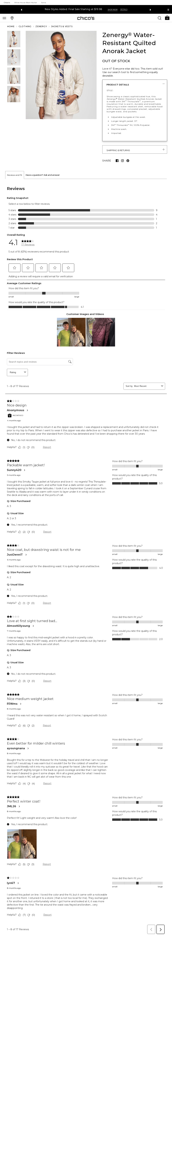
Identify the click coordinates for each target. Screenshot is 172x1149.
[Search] (160, 18)
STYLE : (110, 90)
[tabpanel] (86, 557)
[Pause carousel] (168, 10)
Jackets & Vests (62, 26)
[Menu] (4, 18)
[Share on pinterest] (127, 160)
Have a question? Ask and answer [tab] (43, 175)
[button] (167, 17)
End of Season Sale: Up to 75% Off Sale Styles (73, 9)
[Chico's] (85, 18)
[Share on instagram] (122, 160)
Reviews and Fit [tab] (14, 175)
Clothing (25, 26)
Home (11, 26)
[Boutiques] (12, 18)
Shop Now (112, 9)
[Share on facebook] (117, 160)
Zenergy (41, 26)
